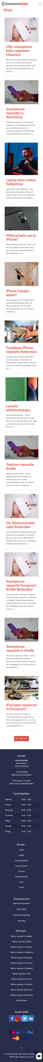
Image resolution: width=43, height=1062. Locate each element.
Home (21, 850)
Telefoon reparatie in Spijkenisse (21, 952)
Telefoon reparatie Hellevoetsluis (21, 995)
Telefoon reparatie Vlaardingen (21, 958)
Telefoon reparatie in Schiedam (21, 947)
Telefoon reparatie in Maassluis (21, 984)
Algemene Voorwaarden (21, 903)
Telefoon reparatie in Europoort (21, 963)
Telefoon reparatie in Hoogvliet (21, 936)
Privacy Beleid (21, 909)
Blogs (21, 882)
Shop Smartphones (21, 861)
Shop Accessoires (21, 866)
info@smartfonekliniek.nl (22, 775)
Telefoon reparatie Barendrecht (21, 990)
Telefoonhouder (21, 1000)
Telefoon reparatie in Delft (21, 974)
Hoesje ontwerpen (21, 877)
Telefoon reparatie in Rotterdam (21, 968)
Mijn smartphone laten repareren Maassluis (19, 51)
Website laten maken (16, 1057)
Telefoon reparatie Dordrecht (21, 979)
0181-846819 (23, 772)
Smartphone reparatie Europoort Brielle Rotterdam (21, 585)
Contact (21, 887)
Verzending (21, 921)
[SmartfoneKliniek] (15, 3)
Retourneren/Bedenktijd (21, 915)
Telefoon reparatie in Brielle (21, 942)
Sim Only (21, 871)
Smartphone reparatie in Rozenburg (15, 113)
